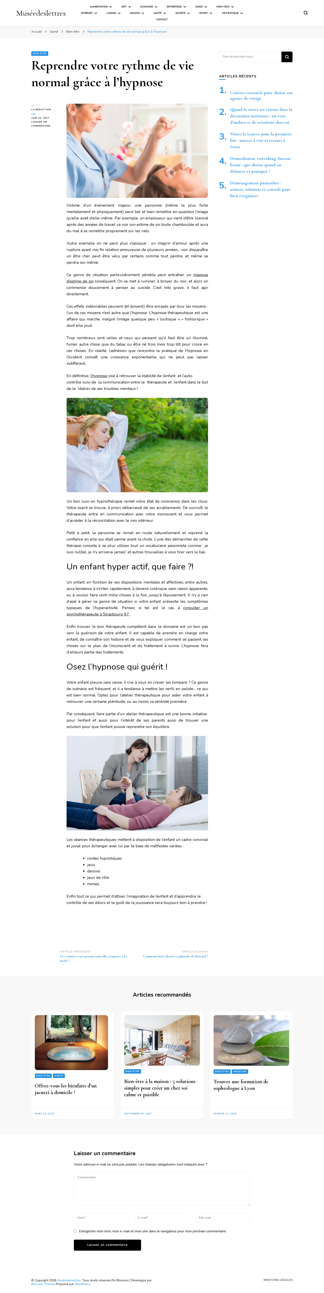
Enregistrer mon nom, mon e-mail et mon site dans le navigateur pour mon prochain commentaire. (153, 1231)
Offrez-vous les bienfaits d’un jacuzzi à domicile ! (66, 1089)
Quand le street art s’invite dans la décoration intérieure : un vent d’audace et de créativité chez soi (261, 116)
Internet (87, 13)
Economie (146, 6)
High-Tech (222, 6)
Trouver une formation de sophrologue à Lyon (241, 1084)
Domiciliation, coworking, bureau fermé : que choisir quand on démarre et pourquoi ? (260, 165)
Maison (135, 13)
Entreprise (174, 6)
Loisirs (111, 13)
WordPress (82, 1284)
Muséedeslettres (41, 13)
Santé (158, 13)
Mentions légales (278, 1280)
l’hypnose (99, 375)
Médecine (240, 1071)
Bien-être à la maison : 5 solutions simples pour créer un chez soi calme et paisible (160, 1088)
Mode (199, 6)
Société (180, 13)
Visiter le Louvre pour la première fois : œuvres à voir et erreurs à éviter (261, 140)
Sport (203, 13)
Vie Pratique (230, 13)
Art (124, 6)
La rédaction (41, 109)
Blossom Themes (43, 1284)
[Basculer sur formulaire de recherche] (306, 13)
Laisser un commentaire (45, 124)
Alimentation (99, 6)
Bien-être (40, 53)
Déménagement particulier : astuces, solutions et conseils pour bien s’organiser (260, 189)
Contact (162, 19)
